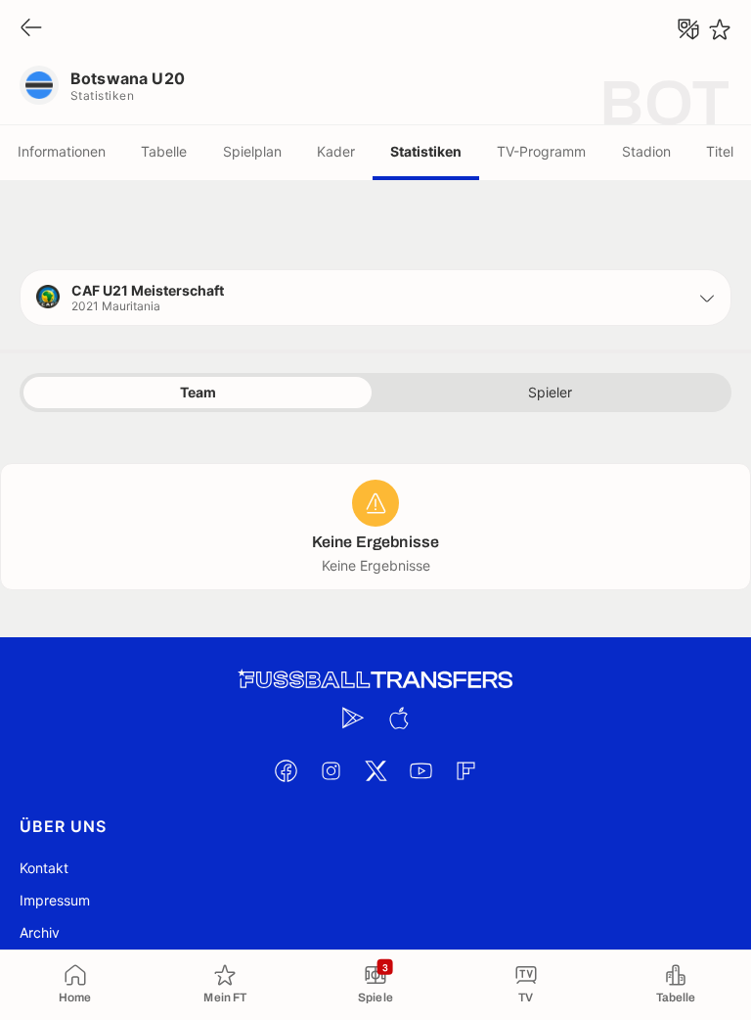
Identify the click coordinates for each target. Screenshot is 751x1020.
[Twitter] (375, 770)
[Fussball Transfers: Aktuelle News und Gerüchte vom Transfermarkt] (375, 680)
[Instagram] (330, 770)
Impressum (55, 900)
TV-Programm (541, 151)
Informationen (62, 151)
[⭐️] (719, 29)
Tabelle (164, 151)
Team (198, 392)
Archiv (40, 932)
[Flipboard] (465, 770)
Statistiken (426, 151)
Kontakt (44, 867)
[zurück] (31, 29)
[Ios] (398, 717)
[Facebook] (285, 770)
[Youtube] (420, 770)
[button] (375, 297)
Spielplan (252, 151)
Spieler (550, 392)
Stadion (646, 151)
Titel (719, 151)
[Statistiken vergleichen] (688, 29)
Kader (336, 151)
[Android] (353, 717)
